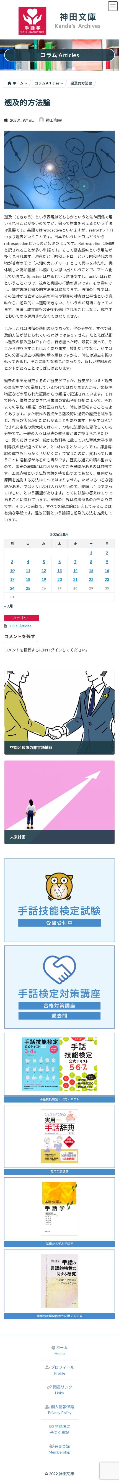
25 (28, 588)
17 (12, 579)
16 (107, 570)
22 (91, 579)
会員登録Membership (59, 1449)
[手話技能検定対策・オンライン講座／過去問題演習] (59, 987)
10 (12, 570)
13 (59, 570)
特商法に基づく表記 (60, 1429)
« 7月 (8, 606)
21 (75, 579)
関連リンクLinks (62, 1390)
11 (28, 570)
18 (28, 579)
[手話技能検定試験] (59, 900)
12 (44, 570)
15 (91, 570)
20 (59, 579)
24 (12, 588)
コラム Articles (19, 626)
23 (107, 579)
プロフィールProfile (62, 1370)
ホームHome (61, 1350)
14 (75, 570)
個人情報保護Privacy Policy (61, 1409)
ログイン (54, 650)
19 (44, 579)
